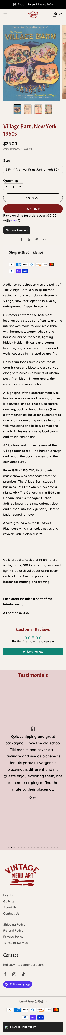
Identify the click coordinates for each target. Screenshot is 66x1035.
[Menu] (5, 15)
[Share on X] (29, 239)
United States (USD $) (31, 1001)
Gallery (8, 901)
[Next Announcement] (60, 4)
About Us (9, 907)
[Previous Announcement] (5, 4)
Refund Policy (13, 930)
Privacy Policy (13, 936)
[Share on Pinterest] (36, 239)
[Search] (61, 15)
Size (6, 160)
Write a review (33, 651)
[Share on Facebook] (21, 239)
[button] (8, 847)
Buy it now (33, 208)
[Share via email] (44, 239)
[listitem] (33, 4)
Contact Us (11, 913)
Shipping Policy (14, 924)
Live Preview (19, 230)
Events (8, 895)
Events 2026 (45, 4)
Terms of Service (15, 942)
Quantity (10, 181)
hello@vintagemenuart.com (23, 964)
